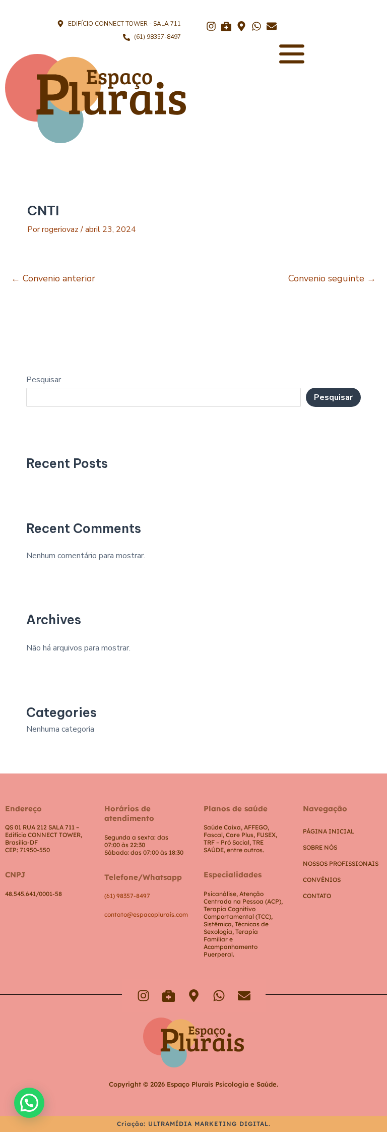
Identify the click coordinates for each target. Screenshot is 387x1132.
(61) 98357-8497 (127, 896)
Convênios (322, 879)
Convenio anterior (53, 278)
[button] (29, 1103)
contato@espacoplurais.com (146, 914)
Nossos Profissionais (340, 863)
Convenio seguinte (332, 278)
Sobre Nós (320, 847)
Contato (317, 896)
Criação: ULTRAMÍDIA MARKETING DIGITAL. (194, 1123)
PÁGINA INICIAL (328, 831)
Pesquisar (43, 379)
